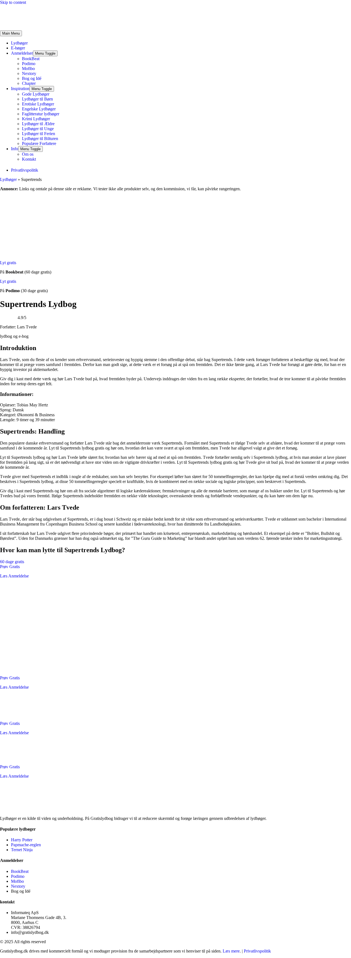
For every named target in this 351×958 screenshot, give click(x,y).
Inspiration (20, 88)
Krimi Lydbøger (36, 118)
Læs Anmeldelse (14, 576)
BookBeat (30, 58)
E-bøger (18, 48)
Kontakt (29, 159)
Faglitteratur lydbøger (40, 113)
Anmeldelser (22, 53)
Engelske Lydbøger (39, 109)
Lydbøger (19, 43)
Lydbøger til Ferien (38, 133)
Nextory (29, 73)
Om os (27, 154)
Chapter (29, 83)
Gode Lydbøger (35, 94)
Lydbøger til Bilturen (40, 138)
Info (14, 148)
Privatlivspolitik (257, 951)
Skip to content (13, 2)
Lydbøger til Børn (37, 99)
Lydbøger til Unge (38, 128)
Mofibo (28, 68)
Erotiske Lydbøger (38, 104)
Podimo (28, 63)
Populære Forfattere (39, 143)
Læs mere (231, 951)
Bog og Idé (31, 78)
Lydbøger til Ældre (38, 123)
